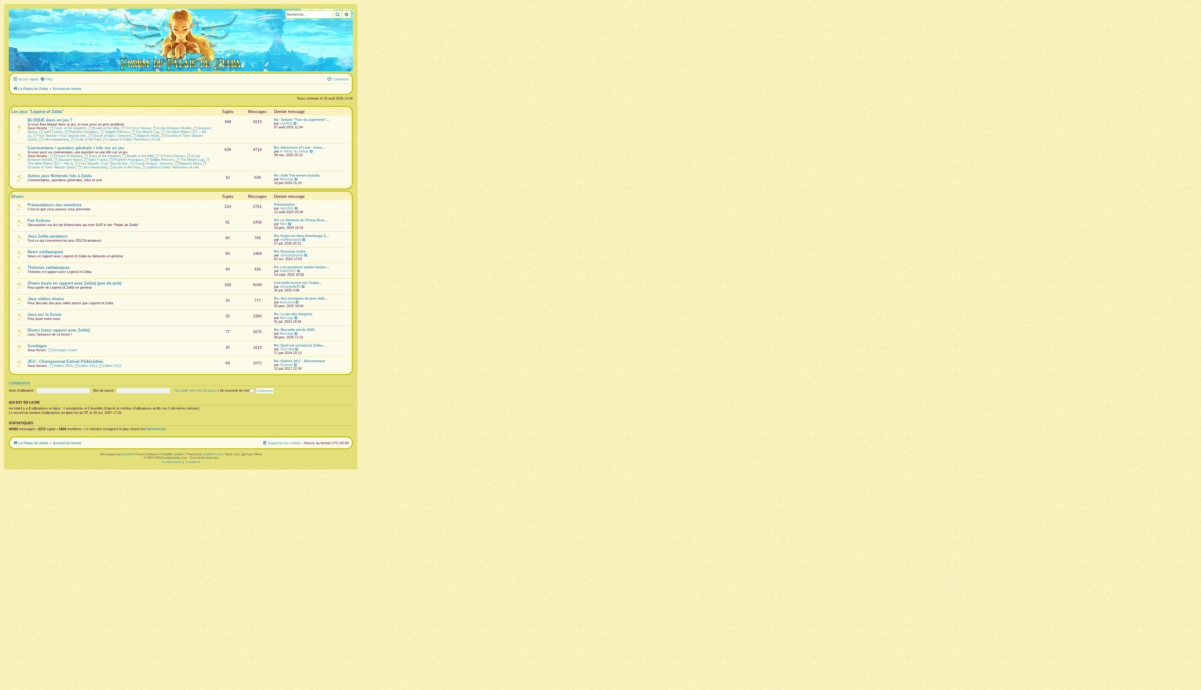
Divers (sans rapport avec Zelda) (59, 330)
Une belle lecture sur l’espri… (298, 283)
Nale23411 (288, 271)
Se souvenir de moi (235, 390)
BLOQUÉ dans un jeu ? (50, 120)
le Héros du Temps (294, 151)
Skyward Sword (70, 160)
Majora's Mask (148, 135)
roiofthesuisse (290, 239)
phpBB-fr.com (212, 454)
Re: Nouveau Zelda (289, 251)
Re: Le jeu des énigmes (293, 314)
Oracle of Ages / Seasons (112, 135)
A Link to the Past (88, 139)
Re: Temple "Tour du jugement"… (301, 119)
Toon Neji (287, 349)
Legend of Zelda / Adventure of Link (133, 139)
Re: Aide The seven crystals (297, 175)
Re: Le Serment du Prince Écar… (300, 220)
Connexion (19, 383)
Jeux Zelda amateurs (48, 236)
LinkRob (286, 123)
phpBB (127, 454)
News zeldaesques (45, 252)
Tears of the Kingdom (70, 128)
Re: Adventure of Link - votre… (299, 147)
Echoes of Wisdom (68, 156)
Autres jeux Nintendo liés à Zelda (60, 175)
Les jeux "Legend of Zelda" (37, 111)
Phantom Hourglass (83, 132)
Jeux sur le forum (45, 314)
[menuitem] (46, 79)
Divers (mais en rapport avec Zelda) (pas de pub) (74, 283)
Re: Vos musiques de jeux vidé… (301, 298)
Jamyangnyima (291, 255)
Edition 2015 (63, 366)
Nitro (283, 224)
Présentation (284, 204)
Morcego (286, 179)
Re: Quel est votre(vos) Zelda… (300, 345)
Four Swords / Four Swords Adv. (62, 135)
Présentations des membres (55, 205)
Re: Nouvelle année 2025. (294, 330)
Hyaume (286, 365)
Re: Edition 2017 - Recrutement (299, 361)
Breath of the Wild (105, 128)
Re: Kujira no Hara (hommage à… (301, 236)
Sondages (37, 345)
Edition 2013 (112, 366)
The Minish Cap (147, 132)
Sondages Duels (64, 350)
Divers (17, 196)
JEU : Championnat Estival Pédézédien (65, 361)
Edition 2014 (88, 366)
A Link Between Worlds (174, 128)
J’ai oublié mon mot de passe (195, 390)
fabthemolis (156, 429)
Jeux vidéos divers (46, 298)
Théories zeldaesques (49, 267)
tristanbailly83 (290, 286)
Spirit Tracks (53, 132)
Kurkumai (287, 302)
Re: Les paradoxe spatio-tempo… (301, 267)
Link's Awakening (56, 139)
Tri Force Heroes (138, 128)
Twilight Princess (117, 132)
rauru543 (287, 208)
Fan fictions (39, 220)
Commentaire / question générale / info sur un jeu (76, 148)
